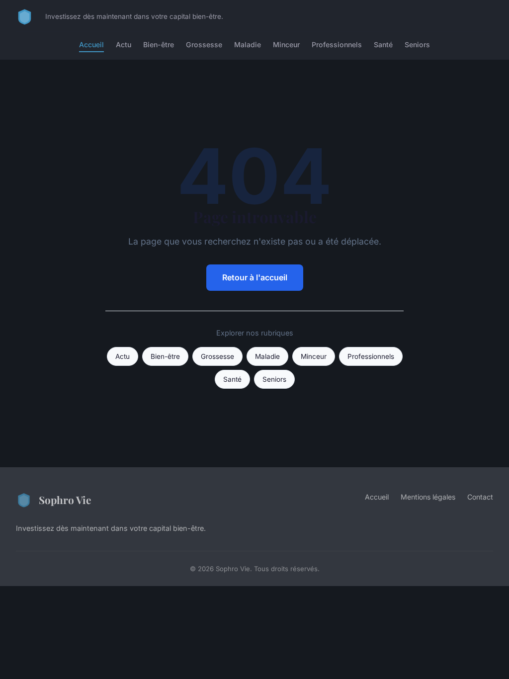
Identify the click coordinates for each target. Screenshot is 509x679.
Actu (123, 44)
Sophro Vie (65, 500)
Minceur (286, 44)
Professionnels (337, 44)
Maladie (247, 44)
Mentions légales (428, 497)
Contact (480, 497)
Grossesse (204, 44)
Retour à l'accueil (254, 277)
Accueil (91, 44)
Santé (383, 44)
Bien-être (158, 44)
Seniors (417, 44)
